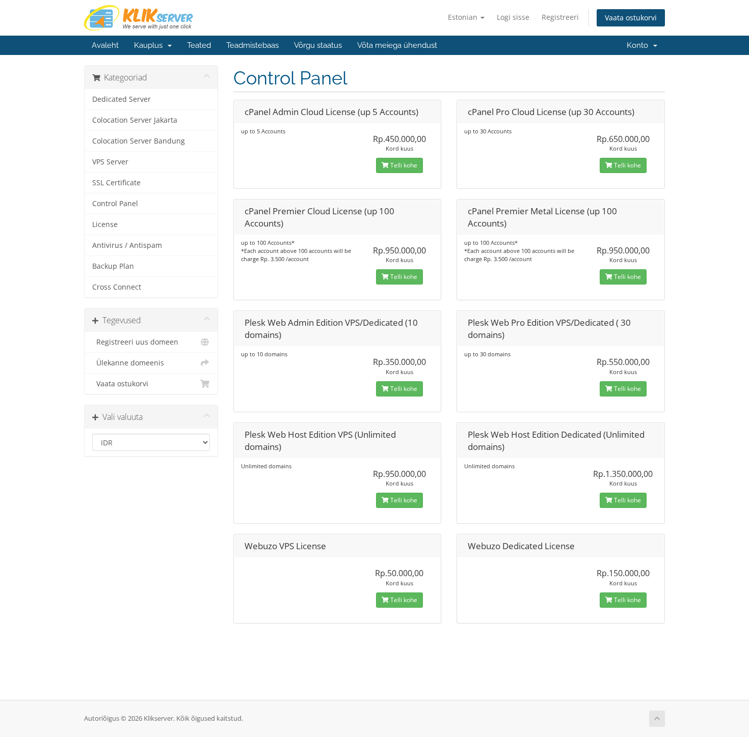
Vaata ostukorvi (631, 17)
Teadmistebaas (252, 45)
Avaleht (105, 45)
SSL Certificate (116, 182)
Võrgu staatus (318, 45)
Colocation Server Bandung (138, 141)
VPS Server (110, 161)
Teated (199, 45)
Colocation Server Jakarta (134, 120)
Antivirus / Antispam (127, 245)
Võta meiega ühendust (397, 45)
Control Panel (115, 203)
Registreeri (560, 17)
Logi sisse (513, 17)
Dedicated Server (121, 99)
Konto (639, 45)
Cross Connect (116, 287)
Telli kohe (403, 165)
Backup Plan (113, 266)
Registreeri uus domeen (135, 342)
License (105, 224)
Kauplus (150, 45)
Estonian (463, 17)
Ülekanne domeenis (128, 362)
